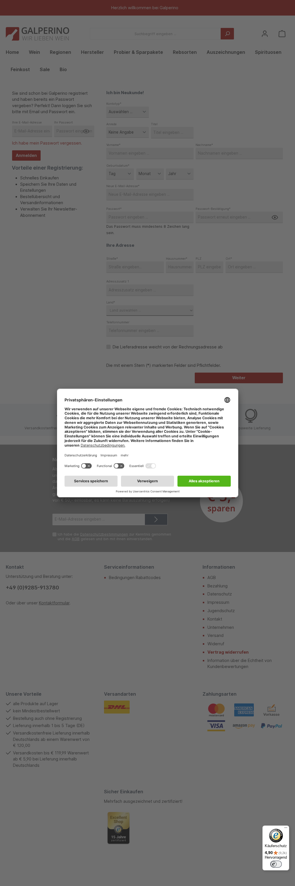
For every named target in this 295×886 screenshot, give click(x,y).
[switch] (276, 864)
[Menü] (285, 829)
